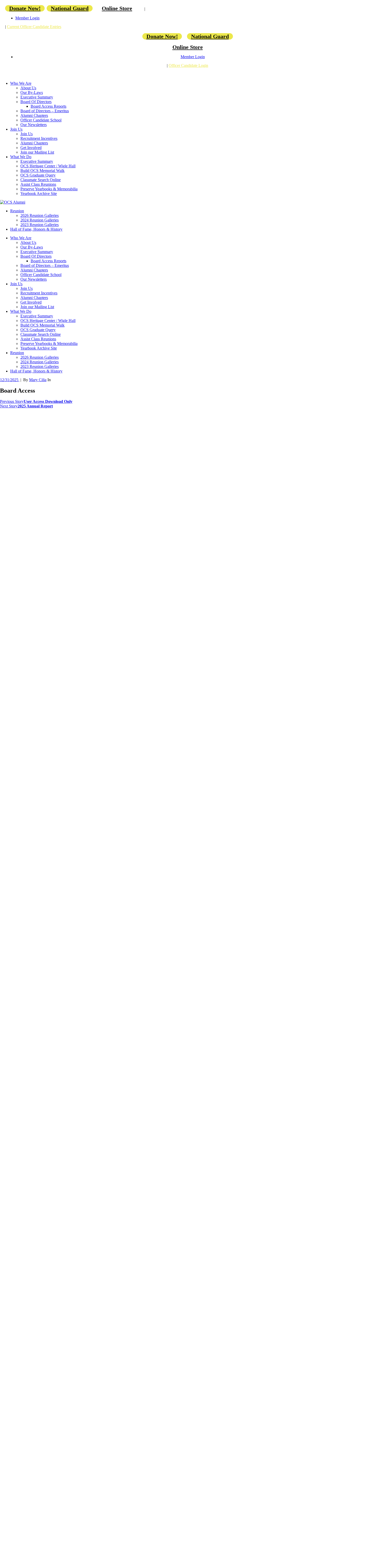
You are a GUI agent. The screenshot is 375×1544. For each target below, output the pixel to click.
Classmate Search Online (40, 180)
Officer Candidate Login (188, 65)
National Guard (70, 8)
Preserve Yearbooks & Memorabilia (49, 189)
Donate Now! (25, 8)
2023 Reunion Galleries (39, 224)
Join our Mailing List (37, 152)
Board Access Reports (48, 106)
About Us (28, 88)
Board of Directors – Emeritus (44, 111)
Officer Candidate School (40, 120)
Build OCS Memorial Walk (42, 170)
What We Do (20, 157)
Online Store (117, 8)
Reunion (17, 211)
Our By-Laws (31, 92)
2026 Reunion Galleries (39, 215)
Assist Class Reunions (38, 184)
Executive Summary (36, 97)
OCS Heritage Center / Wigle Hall (48, 166)
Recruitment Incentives (38, 138)
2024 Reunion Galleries (39, 220)
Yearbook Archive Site (38, 193)
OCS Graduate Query (38, 175)
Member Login (27, 18)
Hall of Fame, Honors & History (36, 229)
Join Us (16, 129)
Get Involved (31, 147)
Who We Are (20, 83)
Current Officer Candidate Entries (34, 26)
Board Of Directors (36, 101)
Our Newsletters (33, 124)
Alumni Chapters (34, 115)
